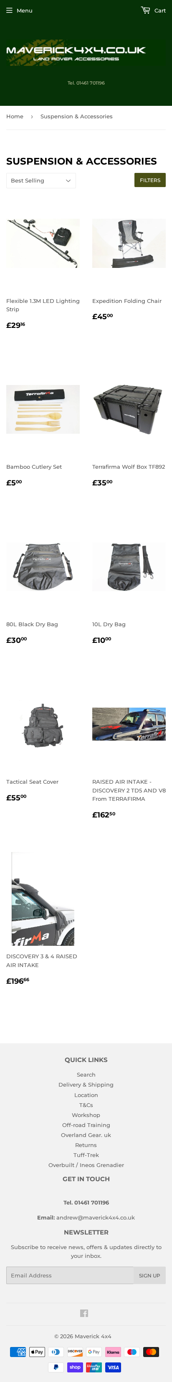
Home (14, 116)
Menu (25, 10)
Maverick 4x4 (93, 1336)
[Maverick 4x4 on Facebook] (84, 1314)
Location (86, 1095)
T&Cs (86, 1105)
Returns (86, 1145)
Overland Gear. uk (86, 1135)
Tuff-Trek (86, 1155)
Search (86, 1074)
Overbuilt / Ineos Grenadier (86, 1165)
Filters (150, 180)
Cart (159, 10)
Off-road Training (86, 1125)
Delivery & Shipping (86, 1084)
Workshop (86, 1115)
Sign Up (149, 1275)
